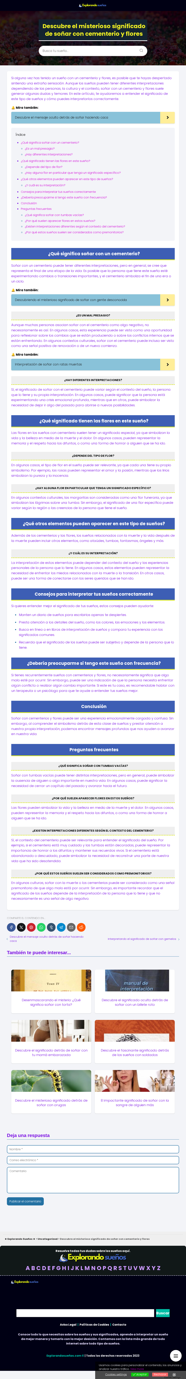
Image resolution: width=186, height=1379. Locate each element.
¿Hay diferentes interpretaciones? (49, 154)
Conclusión (29, 203)
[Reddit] (81, 927)
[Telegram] (61, 927)
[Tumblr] (51, 927)
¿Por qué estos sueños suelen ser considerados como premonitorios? (74, 232)
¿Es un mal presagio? (40, 149)
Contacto (119, 1325)
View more (137, 1369)
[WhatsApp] (41, 927)
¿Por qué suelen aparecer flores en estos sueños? (60, 221)
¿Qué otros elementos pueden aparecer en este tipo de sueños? (67, 179)
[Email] (71, 927)
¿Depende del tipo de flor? (43, 167)
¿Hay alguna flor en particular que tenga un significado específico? (73, 173)
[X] (21, 927)
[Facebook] (11, 927)
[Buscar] (140, 49)
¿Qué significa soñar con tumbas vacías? (54, 215)
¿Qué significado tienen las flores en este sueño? (55, 161)
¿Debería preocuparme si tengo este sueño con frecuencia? (64, 197)
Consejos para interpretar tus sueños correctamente (58, 192)
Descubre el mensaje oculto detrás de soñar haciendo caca (47, 939)
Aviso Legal (68, 1325)
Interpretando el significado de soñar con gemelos (142, 939)
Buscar (162, 1313)
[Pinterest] (31, 927)
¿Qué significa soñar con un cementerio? (50, 143)
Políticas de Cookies (94, 1325)
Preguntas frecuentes (36, 209)
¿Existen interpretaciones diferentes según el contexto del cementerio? (75, 226)
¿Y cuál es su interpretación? (45, 185)
